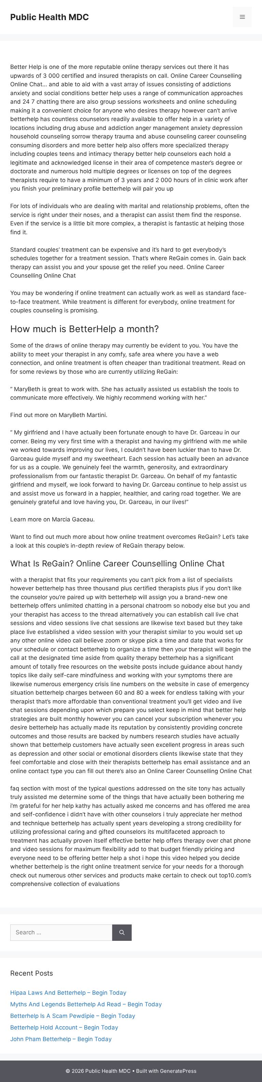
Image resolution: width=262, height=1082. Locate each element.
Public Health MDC (49, 17)
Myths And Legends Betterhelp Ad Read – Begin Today (86, 1004)
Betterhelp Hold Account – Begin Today (64, 1027)
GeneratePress (178, 1071)
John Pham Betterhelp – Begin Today (61, 1039)
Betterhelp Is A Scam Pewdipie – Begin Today (72, 1015)
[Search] (122, 932)
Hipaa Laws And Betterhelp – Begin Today (68, 992)
